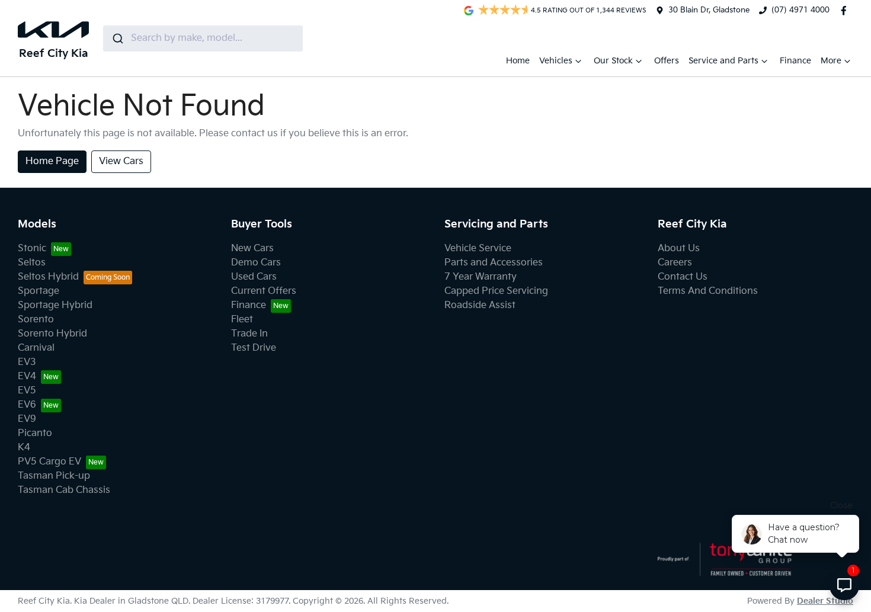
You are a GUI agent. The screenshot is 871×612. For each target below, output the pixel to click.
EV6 (27, 405)
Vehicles (555, 61)
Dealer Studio (825, 601)
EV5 (27, 390)
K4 (24, 447)
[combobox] (203, 38)
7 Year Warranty (480, 277)
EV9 (27, 419)
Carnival (36, 348)
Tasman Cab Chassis (64, 490)
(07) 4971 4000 (800, 10)
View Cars (121, 161)
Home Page (52, 161)
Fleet (242, 319)
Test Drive (253, 348)
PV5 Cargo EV (49, 461)
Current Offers (263, 291)
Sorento (36, 319)
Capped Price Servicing (496, 291)
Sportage (38, 291)
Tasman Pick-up (54, 476)
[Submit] (117, 38)
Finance (795, 61)
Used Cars (254, 277)
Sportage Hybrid (55, 305)
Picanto (35, 433)
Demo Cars (256, 262)
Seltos (32, 262)
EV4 (27, 376)
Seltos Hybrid (48, 277)
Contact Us (682, 277)
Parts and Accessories (493, 262)
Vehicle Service (477, 248)
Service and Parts (723, 61)
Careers (675, 262)
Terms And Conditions (708, 291)
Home (518, 61)
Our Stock (613, 61)
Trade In (249, 333)
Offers (666, 61)
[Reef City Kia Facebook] (846, 10)
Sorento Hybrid (52, 333)
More (831, 61)
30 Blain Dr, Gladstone (709, 10)
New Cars (252, 248)
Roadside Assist (479, 305)
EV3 (27, 362)
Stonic (32, 248)
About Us (679, 248)
